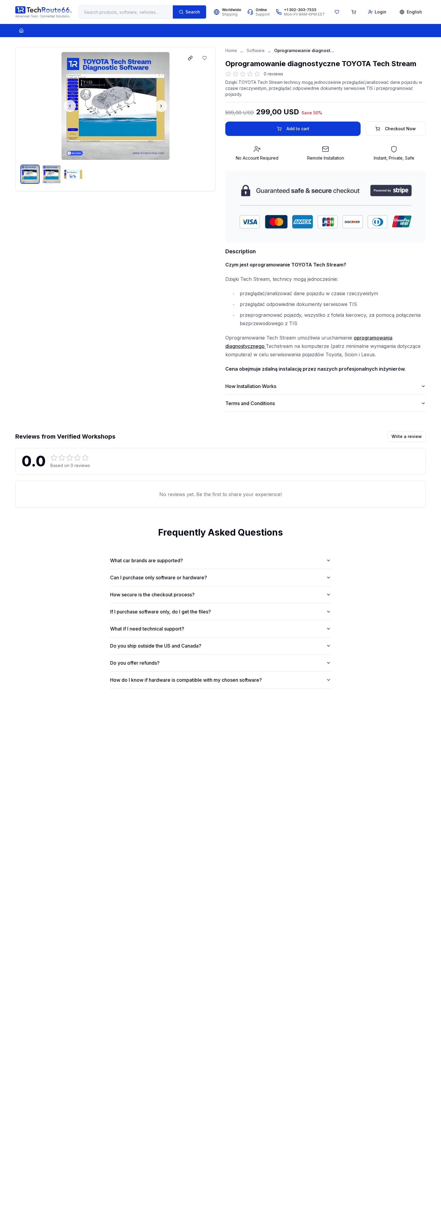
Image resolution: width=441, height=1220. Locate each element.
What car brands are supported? (146, 560)
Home (231, 50)
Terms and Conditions (250, 403)
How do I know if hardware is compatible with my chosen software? (186, 680)
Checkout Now (400, 128)
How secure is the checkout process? (152, 595)
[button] (116, 106)
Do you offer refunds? (135, 663)
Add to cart (297, 128)
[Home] (21, 30)
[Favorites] (337, 12)
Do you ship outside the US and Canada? (155, 646)
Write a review (407, 436)
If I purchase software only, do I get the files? (160, 612)
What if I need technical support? (147, 629)
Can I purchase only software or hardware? (158, 578)
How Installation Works (250, 386)
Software (256, 50)
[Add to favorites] (205, 58)
